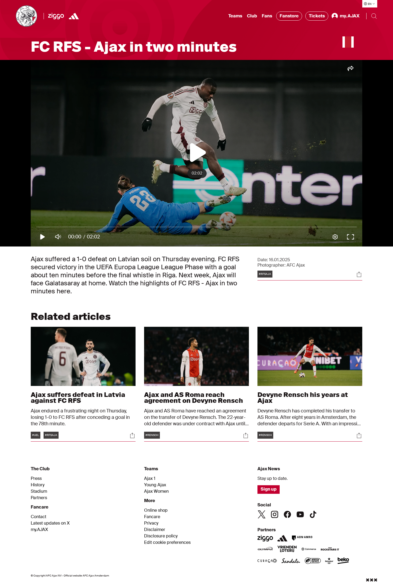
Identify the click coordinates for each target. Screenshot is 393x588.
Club (252, 16)
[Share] (359, 274)
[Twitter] (261, 514)
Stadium (39, 491)
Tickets (317, 16)
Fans (267, 16)
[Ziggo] (56, 16)
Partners (39, 497)
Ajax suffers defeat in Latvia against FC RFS (78, 397)
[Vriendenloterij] (287, 549)
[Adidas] (74, 16)
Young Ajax (155, 485)
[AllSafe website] (313, 561)
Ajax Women (156, 491)
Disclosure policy (161, 536)
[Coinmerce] (309, 549)
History (37, 485)
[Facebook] (287, 514)
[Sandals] (290, 561)
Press (36, 478)
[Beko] (343, 561)
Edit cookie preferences (167, 542)
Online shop (156, 510)
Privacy (151, 523)
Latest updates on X (50, 523)
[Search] (374, 16)
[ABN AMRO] (302, 538)
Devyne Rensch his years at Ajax (302, 397)
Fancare (152, 516)
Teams (235, 16)
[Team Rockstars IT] (330, 549)
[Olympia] (265, 549)
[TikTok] (313, 514)
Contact (38, 516)
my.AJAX (39, 529)
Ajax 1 (149, 478)
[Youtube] (300, 514)
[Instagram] (274, 514)
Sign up (268, 489)
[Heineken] (329, 561)
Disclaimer (154, 529)
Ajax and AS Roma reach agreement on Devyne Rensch (193, 397)
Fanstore (289, 16)
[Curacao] (267, 561)
